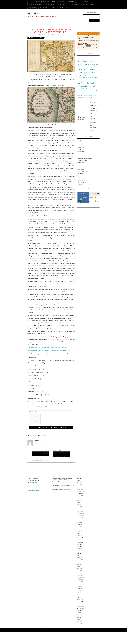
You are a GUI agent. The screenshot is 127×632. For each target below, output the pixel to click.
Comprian (80, 75)
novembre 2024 (80, 515)
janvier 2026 (80, 489)
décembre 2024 (80, 513)
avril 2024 (79, 531)
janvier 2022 (80, 575)
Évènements (54, 7)
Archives (79, 140)
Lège (86, 88)
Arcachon (82, 61)
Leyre (79, 88)
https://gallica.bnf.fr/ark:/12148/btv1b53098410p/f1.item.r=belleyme (46, 347)
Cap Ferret (81, 69)
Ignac (89, 77)
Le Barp (80, 86)
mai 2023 (79, 553)
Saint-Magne (80, 95)
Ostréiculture (80, 93)
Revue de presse (64, 7)
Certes (85, 72)
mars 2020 (79, 623)
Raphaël (47, 34)
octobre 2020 (80, 608)
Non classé (80, 173)
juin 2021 (79, 590)
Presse (88, 93)
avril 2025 (79, 504)
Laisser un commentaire (58, 34)
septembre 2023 (81, 544)
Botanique (79, 149)
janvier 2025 (80, 511)
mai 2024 (79, 529)
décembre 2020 (80, 604)
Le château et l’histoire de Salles (93, 124)
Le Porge (86, 86)
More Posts (38, 443)
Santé (89, 95)
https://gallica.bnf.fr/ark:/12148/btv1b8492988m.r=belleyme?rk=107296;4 (48, 350)
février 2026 (80, 487)
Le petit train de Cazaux (64, 489)
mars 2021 (79, 597)
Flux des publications (32, 478)
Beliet (97, 64)
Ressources (75, 4)
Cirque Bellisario (64, 476)
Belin (40, 435)
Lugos (83, 88)
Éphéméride (80, 97)
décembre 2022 (80, 562)
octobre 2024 (80, 518)
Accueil (31, 1)
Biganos (96, 67)
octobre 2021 (80, 582)
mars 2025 (79, 507)
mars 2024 (79, 533)
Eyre (85, 75)
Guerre (90, 75)
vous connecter (37, 465)
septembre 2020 (81, 610)
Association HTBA (33, 7)
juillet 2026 (79, 476)
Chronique (92, 72)
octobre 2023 (80, 542)
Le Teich (92, 86)
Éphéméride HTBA (82, 160)
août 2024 (79, 522)
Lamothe (95, 77)
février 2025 (80, 509)
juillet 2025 (79, 498)
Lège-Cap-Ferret (83, 91)
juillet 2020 (79, 615)
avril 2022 (79, 568)
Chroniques (80, 153)
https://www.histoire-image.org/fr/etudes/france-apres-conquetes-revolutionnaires (50, 407)
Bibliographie (61, 1)
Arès (89, 61)
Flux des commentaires (33, 480)
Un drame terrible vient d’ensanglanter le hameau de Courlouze (41, 454)
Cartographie (70, 1)
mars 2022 (79, 570)
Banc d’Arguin (80, 64)
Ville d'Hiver (93, 95)
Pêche (92, 93)
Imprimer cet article (50, 37)
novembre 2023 (80, 540)
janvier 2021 (80, 601)
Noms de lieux (80, 169)
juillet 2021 (79, 588)
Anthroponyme (87, 58)
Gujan (93, 75)
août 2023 (79, 546)
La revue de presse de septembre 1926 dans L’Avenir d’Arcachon (93, 105)
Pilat (86, 93)
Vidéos (82, 4)
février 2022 (80, 573)
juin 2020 (79, 617)
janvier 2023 (80, 559)
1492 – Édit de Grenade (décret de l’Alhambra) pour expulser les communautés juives (63, 485)
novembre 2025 (80, 493)
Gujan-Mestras (82, 77)
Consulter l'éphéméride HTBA (84, 53)
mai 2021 (79, 593)
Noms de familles (81, 167)
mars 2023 (79, 555)
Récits (78, 178)
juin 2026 (79, 478)
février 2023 (80, 557)
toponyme (79, 184)
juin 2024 (79, 526)
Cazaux (79, 72)
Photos (54, 1)
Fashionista (90, 630)
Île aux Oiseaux (88, 97)
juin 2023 (79, 551)
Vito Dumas (61, 482)
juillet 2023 (79, 548)
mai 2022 (79, 566)
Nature (86, 1)
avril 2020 (79, 621)
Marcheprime (92, 91)
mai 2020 (79, 619)
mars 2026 (79, 484)
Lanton (79, 80)
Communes (79, 1)
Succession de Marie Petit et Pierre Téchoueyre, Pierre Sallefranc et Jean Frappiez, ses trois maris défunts (60, 454)
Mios (97, 91)
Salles (85, 95)
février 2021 (80, 599)
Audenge (94, 61)
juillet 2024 (79, 524)
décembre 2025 (80, 491)
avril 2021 (79, 595)
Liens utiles (54, 4)
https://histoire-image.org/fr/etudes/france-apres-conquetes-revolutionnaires (48, 354)
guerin (53, 484)
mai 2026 (79, 480)
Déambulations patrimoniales (42, 1)
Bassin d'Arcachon (89, 64)
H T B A (33, 13)
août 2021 (79, 586)
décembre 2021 (80, 577)
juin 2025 (79, 500)
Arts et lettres (81, 142)
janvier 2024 (80, 535)
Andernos (80, 58)
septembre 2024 (81, 520)
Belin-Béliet (84, 67)
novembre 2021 (80, 579)
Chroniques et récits (64, 4)
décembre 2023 (80, 537)
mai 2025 (79, 502)
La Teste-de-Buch (46, 435)
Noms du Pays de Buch (82, 171)
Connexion (30, 476)
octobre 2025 (80, 495)
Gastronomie (89, 4)
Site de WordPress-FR (33, 482)
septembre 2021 (81, 584)
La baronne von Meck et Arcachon (93, 129)
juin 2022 (79, 564)
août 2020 (79, 612)
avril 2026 (79, 482)
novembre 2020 (81, 606)
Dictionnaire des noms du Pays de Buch (39, 4)
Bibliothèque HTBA (44, 7)
